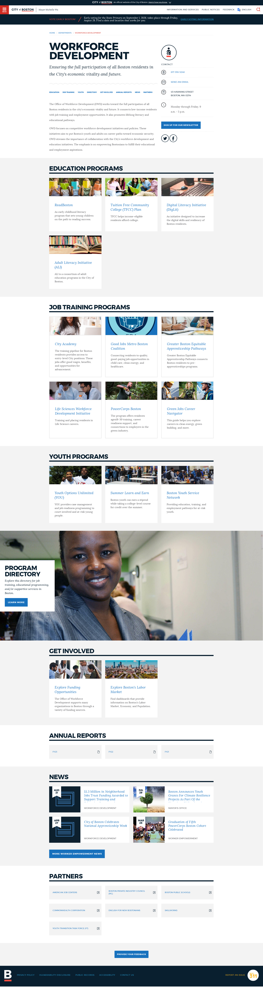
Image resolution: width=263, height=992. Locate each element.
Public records (85, 975)
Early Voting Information (197, 19)
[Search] (257, 9)
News (137, 92)
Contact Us (127, 975)
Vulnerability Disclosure (55, 975)
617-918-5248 (178, 72)
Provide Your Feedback (131, 954)
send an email (179, 82)
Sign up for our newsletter (181, 125)
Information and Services (183, 10)
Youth (81, 92)
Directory (92, 92)
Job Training (68, 92)
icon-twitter (165, 138)
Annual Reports (124, 92)
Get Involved (106, 92)
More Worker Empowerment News (77, 854)
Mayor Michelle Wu (48, 10)
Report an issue (235, 975)
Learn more (16, 602)
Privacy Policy (26, 975)
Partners (147, 92)
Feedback (229, 10)
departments (65, 33)
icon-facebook (173, 138)
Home (52, 33)
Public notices (211, 10)
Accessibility (107, 975)
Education (54, 92)
